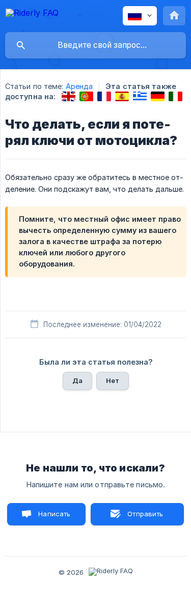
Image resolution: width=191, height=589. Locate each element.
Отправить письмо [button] (143, 517)
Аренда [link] (79, 86)
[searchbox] (95, 45)
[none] (32, 14)
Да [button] (77, 380)
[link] (68, 96)
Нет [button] (112, 380)
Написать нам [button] (54, 517)
